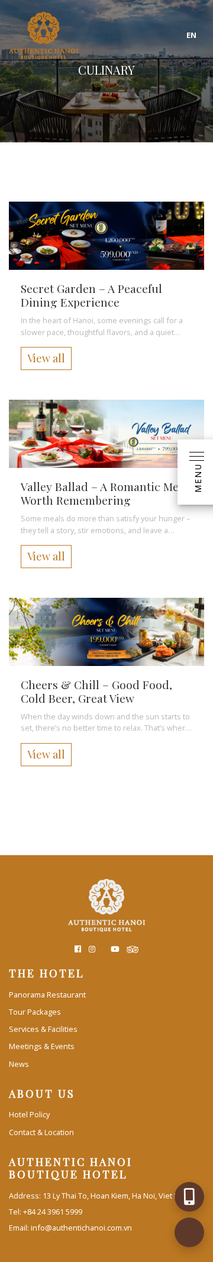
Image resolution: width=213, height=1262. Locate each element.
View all (46, 358)
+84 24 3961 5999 (52, 1211)
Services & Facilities (43, 1029)
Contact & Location (41, 1132)
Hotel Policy (29, 1114)
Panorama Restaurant (47, 994)
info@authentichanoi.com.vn (81, 1227)
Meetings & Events (42, 1046)
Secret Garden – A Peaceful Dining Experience (91, 295)
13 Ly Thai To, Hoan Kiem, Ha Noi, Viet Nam (116, 1195)
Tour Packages (35, 1011)
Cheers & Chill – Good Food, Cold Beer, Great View (96, 691)
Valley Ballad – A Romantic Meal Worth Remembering (104, 493)
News (19, 1064)
